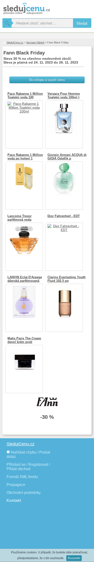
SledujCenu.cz (15, 42)
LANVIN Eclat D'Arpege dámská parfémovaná (24, 279)
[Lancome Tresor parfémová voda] (24, 245)
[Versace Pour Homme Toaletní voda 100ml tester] (64, 122)
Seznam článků (35, 42)
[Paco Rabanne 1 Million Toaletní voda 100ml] (24, 122)
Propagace (16, 485)
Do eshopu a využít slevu (47, 80)
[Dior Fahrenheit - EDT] (64, 245)
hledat (82, 23)
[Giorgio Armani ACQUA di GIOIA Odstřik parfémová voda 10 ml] (64, 184)
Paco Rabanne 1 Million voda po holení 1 (25, 156)
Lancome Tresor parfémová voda (19, 217)
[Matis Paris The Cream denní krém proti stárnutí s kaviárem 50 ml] (24, 367)
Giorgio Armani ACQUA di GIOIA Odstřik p (67, 156)
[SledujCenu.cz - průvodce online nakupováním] (33, 9)
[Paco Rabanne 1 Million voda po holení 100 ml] (24, 184)
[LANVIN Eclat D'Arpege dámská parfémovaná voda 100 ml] (24, 306)
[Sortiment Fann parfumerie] (47, 402)
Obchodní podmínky (24, 493)
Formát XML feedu (22, 477)
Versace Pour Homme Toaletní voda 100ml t (63, 95)
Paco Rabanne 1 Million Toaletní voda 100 (25, 95)
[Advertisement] (29, 535)
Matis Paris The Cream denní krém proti (24, 340)
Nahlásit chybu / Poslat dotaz (28, 454)
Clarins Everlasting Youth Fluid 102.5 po (66, 279)
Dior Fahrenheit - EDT (63, 216)
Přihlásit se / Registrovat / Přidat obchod (28, 466)
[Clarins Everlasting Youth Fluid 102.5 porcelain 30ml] (64, 306)
